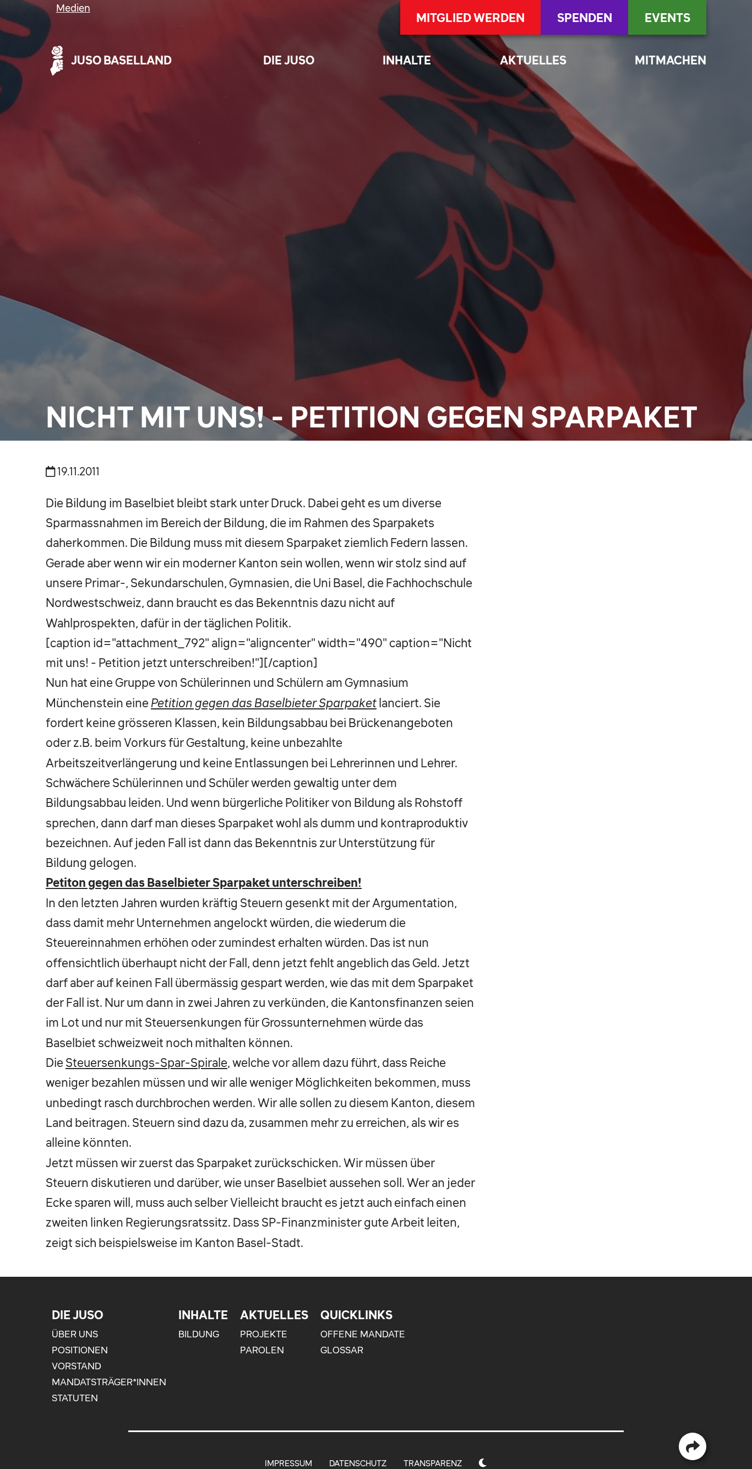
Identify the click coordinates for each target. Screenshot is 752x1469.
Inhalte (407, 60)
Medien (73, 8)
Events (667, 18)
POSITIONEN (80, 1350)
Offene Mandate (362, 1334)
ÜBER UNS (75, 1334)
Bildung (198, 1334)
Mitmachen (670, 60)
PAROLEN (262, 1350)
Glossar (341, 1350)
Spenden (584, 18)
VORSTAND (76, 1366)
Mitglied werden (470, 18)
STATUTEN (75, 1398)
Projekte (263, 1334)
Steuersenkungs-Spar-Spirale (146, 1062)
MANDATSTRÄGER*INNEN (109, 1382)
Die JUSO (288, 60)
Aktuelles (533, 60)
